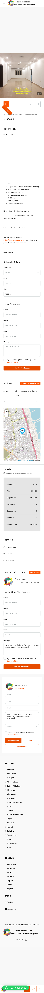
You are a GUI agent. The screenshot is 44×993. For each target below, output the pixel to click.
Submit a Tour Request (22, 368)
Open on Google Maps (31, 383)
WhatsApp (35, 582)
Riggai (9, 839)
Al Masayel (11, 794)
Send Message (13, 740)
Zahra (9, 847)
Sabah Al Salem (13, 786)
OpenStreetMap (28, 460)
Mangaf (10, 778)
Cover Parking (11, 547)
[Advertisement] (22, 30)
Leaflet (19, 460)
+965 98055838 (22, 582)
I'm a (5, 630)
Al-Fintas (11, 790)
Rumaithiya (12, 835)
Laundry (9, 554)
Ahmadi (10, 769)
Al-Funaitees (12, 782)
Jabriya (10, 810)
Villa (9, 872)
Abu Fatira (11, 774)
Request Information (22, 667)
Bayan (9, 819)
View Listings (34, 572)
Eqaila (9, 806)
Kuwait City (12, 798)
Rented (7, 110)
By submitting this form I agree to (21, 361)
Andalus (10, 823)
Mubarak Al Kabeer (15, 814)
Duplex (10, 880)
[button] (15, 988)
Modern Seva (34, 925)
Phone (6, 320)
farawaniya (12, 843)
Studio (9, 885)
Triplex (10, 889)
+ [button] (7, 411)
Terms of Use (12, 362)
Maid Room (10, 560)
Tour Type (7, 268)
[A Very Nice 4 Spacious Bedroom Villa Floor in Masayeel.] (22, 431)
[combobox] (22, 272)
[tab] (6, 104)
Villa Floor (11, 868)
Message (7, 342)
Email (5, 331)
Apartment (11, 864)
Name (6, 310)
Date (5, 278)
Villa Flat (10, 876)
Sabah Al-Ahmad (14, 802)
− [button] (7, 414)
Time (5, 289)
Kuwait (10, 827)
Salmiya (10, 831)
